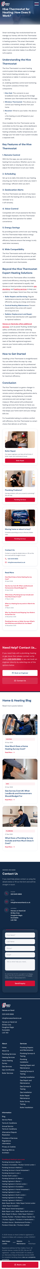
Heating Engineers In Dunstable (12, 1187)
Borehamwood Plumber (22, 1222)
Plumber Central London (26, 1165)
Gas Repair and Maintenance (26, 1081)
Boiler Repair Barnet (8, 1203)
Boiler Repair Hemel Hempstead (12, 1209)
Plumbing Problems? (13, 490)
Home (4, 1047)
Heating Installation (27, 1077)
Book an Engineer (21, 673)
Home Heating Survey (7, 1061)
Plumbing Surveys (20, 539)
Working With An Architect (8, 1151)
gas (35, 286)
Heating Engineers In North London (13, 1195)
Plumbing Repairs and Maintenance (26, 1048)
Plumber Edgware (9, 1219)
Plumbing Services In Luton (11, 1173)
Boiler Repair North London (25, 1211)
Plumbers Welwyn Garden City (25, 1217)
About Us (5, 1051)
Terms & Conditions (9, 1123)
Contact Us (21, 681)
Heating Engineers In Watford (11, 1200)
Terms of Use (18, 977)
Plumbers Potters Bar (9, 1225)
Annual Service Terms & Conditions (9, 1127)
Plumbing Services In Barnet (11, 1162)
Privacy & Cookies (9, 1147)
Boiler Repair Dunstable (10, 1206)
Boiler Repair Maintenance (25, 1096)
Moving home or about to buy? (18, 529)
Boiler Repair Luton (8, 1211)
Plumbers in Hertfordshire (24, 1219)
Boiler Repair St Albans (9, 1214)
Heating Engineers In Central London (14, 1184)
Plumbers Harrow (7, 1222)
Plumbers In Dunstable (9, 1165)
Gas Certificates (8, 1070)
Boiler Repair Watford (25, 1214)
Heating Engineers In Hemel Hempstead (15, 1189)
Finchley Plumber (7, 1217)
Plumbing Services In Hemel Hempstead (15, 1170)
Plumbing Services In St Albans (12, 1178)
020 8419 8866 (13, 559)
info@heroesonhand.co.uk (16, 562)
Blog (3, 1116)
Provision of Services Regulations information (9, 1141)
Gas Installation (26, 1092)
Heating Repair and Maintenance (27, 1066)
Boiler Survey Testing (25, 1102)
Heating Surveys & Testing (27, 1072)
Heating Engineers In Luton (11, 1192)
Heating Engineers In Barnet (11, 1181)
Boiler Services (7, 1073)
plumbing (6, 289)
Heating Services (8, 1057)
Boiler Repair (10, 451)
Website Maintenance (21, 1242)
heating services (20, 289)
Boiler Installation (26, 1107)
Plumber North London (9, 1176)
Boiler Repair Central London (26, 1203)
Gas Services (7, 1066)
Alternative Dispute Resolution (9, 1133)
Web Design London (6, 1242)
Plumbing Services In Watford (11, 1167)
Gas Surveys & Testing (25, 1087)
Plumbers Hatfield (23, 1225)
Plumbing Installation (24, 1060)
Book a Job (21, 1265)
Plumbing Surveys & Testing (27, 1054)
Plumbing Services (20, 500)
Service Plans (7, 1120)
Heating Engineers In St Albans (12, 1198)
